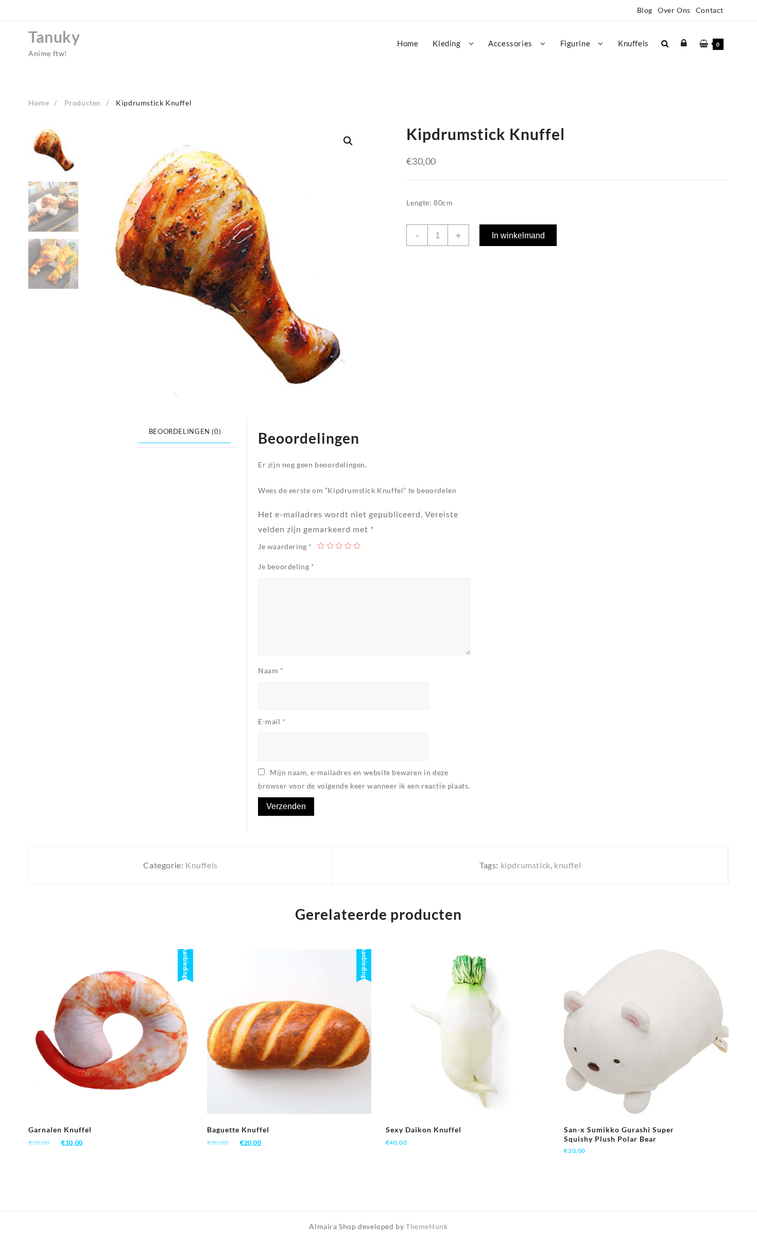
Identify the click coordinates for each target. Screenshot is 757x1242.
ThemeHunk (427, 1226)
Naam (271, 670)
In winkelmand (518, 235)
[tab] (184, 433)
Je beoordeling (286, 566)
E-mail (272, 721)
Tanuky (54, 36)
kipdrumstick (525, 865)
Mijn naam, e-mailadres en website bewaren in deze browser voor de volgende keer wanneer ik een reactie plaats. (364, 779)
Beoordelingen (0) (185, 431)
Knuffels (201, 865)
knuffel (567, 865)
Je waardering (285, 546)
